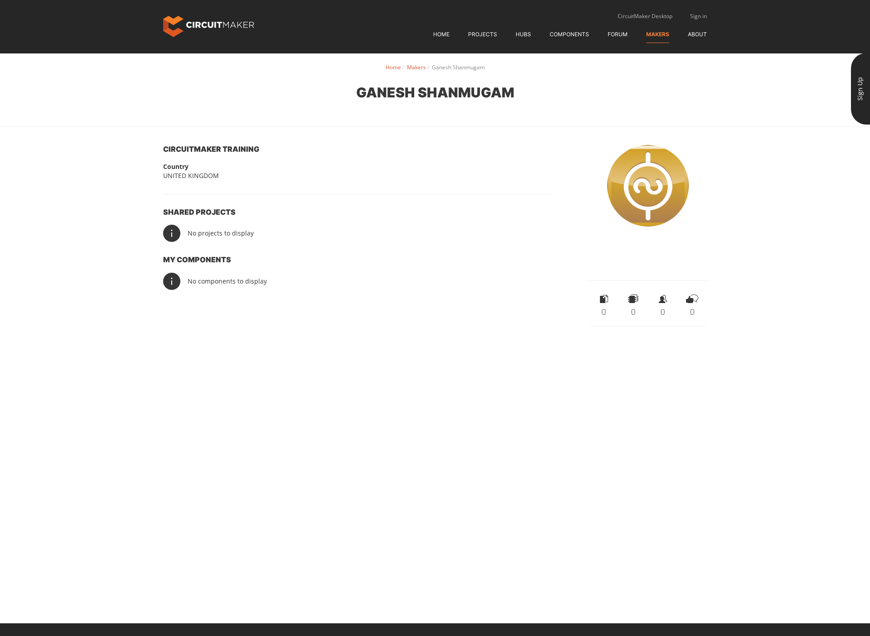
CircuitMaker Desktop (645, 16)
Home (441, 34)
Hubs (523, 34)
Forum (618, 34)
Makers (657, 34)
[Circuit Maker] (208, 25)
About (697, 34)
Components (569, 34)
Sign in (698, 16)
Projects (482, 34)
